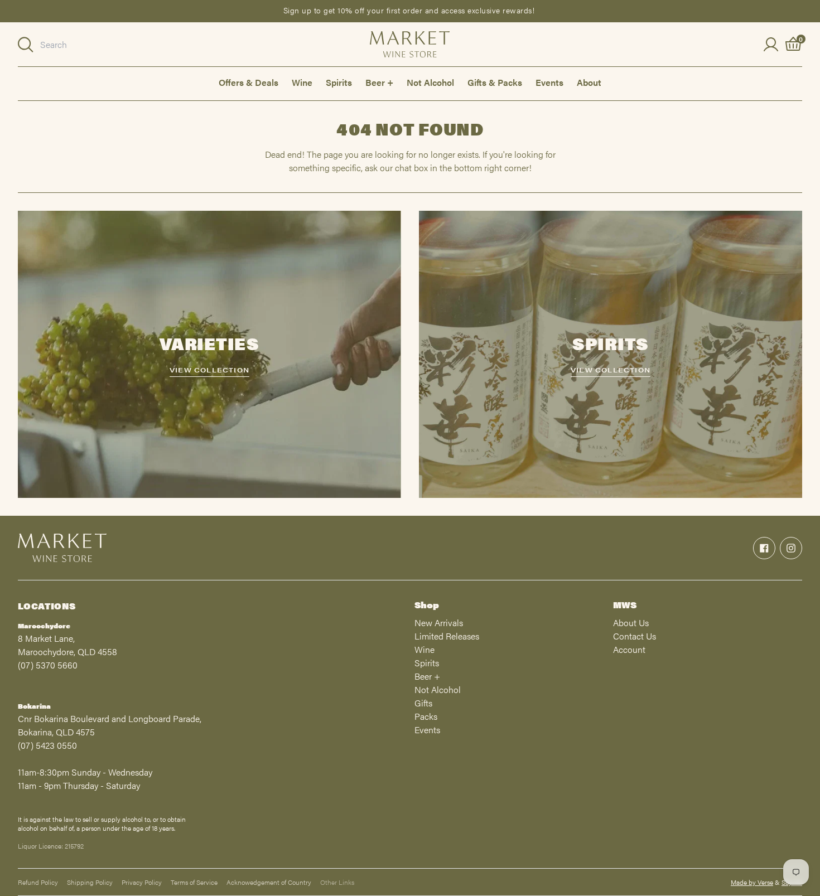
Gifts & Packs (494, 82)
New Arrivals (438, 622)
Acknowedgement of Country (268, 882)
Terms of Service (194, 882)
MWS (624, 604)
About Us (631, 622)
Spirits (339, 82)
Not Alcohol (430, 82)
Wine (302, 82)
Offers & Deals (248, 82)
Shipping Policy (90, 882)
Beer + (379, 82)
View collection (209, 370)
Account (629, 649)
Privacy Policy (142, 882)
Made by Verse (752, 882)
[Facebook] (764, 548)
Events (549, 82)
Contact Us (634, 635)
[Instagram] (791, 548)
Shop (426, 604)
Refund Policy (38, 882)
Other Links (337, 882)
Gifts (423, 702)
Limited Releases (446, 635)
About (589, 82)
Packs (425, 716)
